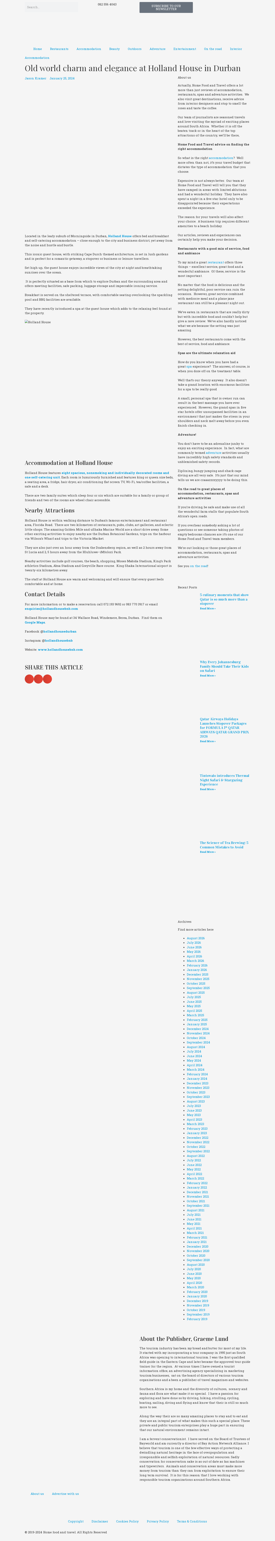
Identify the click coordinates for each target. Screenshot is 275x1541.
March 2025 (195, 1015)
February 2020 (197, 1292)
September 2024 (198, 1042)
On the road (213, 49)
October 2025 (196, 983)
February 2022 (197, 1183)
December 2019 (197, 1301)
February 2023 (197, 1128)
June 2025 (194, 1002)
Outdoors (135, 49)
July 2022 (194, 1160)
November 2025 (198, 979)
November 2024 (198, 1033)
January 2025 (197, 1024)
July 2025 (194, 997)
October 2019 (196, 1310)
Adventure (157, 49)
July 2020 (194, 1269)
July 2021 (194, 1215)
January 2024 (197, 1079)
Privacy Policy (158, 1521)
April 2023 (194, 1119)
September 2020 (198, 1260)
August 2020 (196, 1265)
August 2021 (196, 1210)
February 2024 (197, 1074)
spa (189, 366)
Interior (236, 49)
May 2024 (194, 1060)
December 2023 (197, 1083)
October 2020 (196, 1255)
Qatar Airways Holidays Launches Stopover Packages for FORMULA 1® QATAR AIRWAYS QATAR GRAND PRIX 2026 (224, 728)
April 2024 (195, 1065)
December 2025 (197, 974)
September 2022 (198, 1151)
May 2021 (194, 1224)
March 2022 (195, 1178)
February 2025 (197, 1020)
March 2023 (195, 1124)
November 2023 (198, 1088)
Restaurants (59, 49)
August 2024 (196, 1047)
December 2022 (197, 1138)
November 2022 (198, 1142)
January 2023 (197, 1133)
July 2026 (194, 942)
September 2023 (198, 1097)
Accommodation (89, 49)
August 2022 (196, 1156)
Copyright (76, 1521)
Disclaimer (100, 1521)
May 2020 (194, 1278)
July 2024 (194, 1051)
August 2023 (196, 1101)
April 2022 (194, 1174)
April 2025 (194, 1011)
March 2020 (195, 1287)
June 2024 (194, 1056)
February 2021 (197, 1237)
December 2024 (198, 1029)
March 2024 (196, 1069)
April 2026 (194, 956)
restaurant (216, 262)
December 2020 (197, 1246)
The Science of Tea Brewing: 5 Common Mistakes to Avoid (224, 845)
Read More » (208, 608)
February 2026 (197, 965)
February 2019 (197, 1319)
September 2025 (198, 988)
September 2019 (198, 1314)
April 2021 (194, 1228)
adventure (213, 453)
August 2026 (196, 938)
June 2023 (194, 1110)
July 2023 (194, 1106)
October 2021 (196, 1201)
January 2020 (197, 1296)
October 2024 (196, 1038)
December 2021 (197, 1192)
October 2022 (196, 1147)
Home (37, 49)
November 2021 (198, 1196)
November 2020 (198, 1251)
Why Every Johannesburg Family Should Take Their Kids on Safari (224, 666)
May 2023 (194, 1115)
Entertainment (185, 49)
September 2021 (198, 1205)
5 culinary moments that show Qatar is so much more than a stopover (224, 599)
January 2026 (197, 970)
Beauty (114, 49)
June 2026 (194, 947)
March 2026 (195, 961)
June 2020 (194, 1274)
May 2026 (194, 952)
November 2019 (198, 1305)
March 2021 (195, 1233)
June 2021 (194, 1219)
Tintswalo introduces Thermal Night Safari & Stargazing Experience (224, 780)
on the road (199, 566)
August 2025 (196, 992)
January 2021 (197, 1242)
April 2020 (194, 1283)
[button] (29, 679)
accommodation (221, 158)
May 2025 (194, 1006)
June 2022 (194, 1165)
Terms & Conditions (192, 1521)
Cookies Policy (127, 1521)
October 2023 (196, 1092)
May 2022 (194, 1169)
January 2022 (197, 1187)
